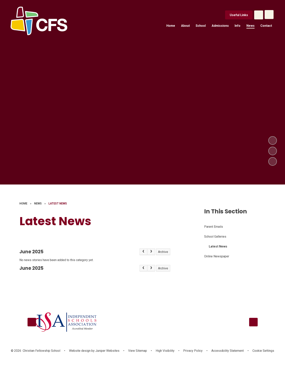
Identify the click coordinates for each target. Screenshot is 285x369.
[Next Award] (253, 322)
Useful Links (239, 15)
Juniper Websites (107, 351)
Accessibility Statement (227, 351)
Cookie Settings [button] (263, 351)
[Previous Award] (32, 322)
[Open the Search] (258, 14)
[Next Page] (151, 251)
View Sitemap (137, 351)
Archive (163, 252)
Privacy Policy (193, 351)
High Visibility (165, 351)
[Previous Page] (143, 251)
